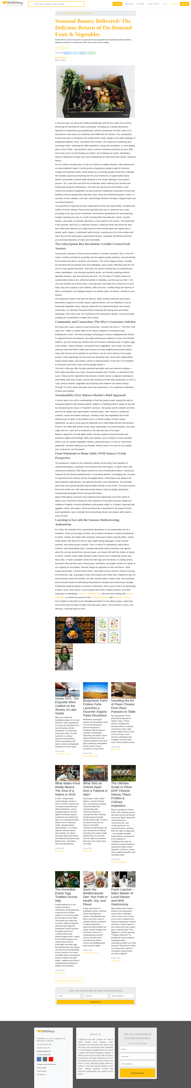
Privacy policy (41, 1068)
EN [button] (164, 4)
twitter (75, 53)
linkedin (82, 53)
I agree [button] (121, 1081)
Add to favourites (61, 48)
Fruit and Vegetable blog (89, 594)
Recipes (140, 4)
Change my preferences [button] (121, 1085)
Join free (184, 4)
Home (59, 13)
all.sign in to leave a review (69, 980)
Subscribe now (95, 1002)
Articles (129, 4)
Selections (153, 4)
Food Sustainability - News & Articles (78, 13)
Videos (117, 4)
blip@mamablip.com (44, 1051)
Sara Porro (62, 58)
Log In (174, 4)
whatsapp (91, 53)
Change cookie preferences (46, 1064)
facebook (67, 53)
